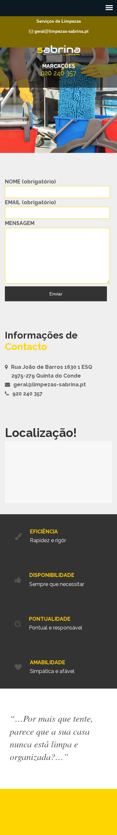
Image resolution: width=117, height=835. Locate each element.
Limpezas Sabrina (58, 50)
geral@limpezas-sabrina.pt (60, 31)
